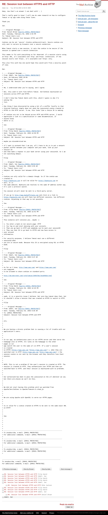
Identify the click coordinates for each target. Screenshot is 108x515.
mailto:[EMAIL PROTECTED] (29, 32)
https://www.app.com (20, 350)
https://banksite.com (46, 181)
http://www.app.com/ (27, 267)
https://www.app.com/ (47, 267)
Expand (81, 25)
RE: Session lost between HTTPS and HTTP (20, 474)
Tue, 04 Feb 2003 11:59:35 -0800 (21, 8)
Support (44, 513)
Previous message (10, 469)
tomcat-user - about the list (88, 22)
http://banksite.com (12, 181)
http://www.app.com (30, 352)
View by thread (28, 469)
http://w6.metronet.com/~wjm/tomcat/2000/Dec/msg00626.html (28, 276)
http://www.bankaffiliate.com (26, 195)
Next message (66, 469)
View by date (46, 469)
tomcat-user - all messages (88, 19)
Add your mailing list (26, 513)
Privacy (51, 513)
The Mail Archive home (86, 16)
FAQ (37, 513)
